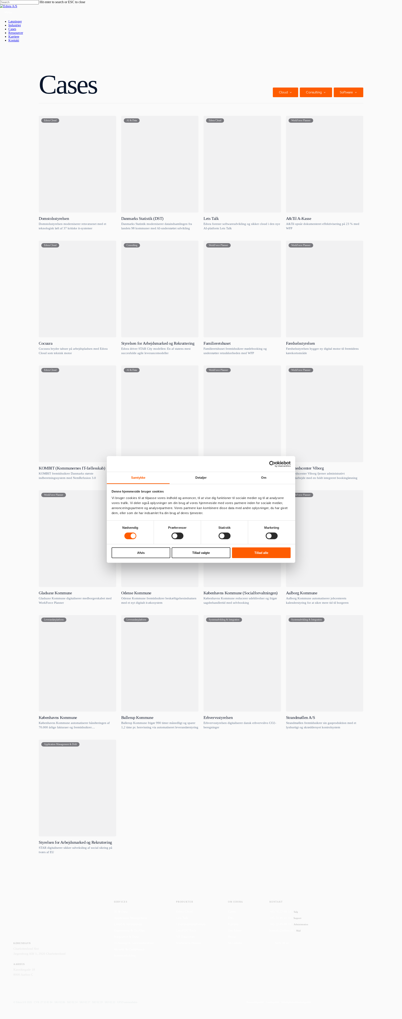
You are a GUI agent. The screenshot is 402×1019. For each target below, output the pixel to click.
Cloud (283, 92)
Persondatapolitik (255, 1002)
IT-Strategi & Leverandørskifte (134, 943)
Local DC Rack (186, 930)
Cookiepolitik (272, 1002)
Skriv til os (282, 943)
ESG (231, 918)
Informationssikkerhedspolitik (296, 1002)
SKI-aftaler (235, 943)
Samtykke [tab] (138, 477)
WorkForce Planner (188, 943)
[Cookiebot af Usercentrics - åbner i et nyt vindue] (272, 464)
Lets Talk (182, 918)
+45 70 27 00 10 (283, 911)
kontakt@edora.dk (285, 930)
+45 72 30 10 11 (285, 918)
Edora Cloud (184, 911)
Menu (8, 12)
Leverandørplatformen (190, 924)
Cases (232, 911)
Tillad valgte (201, 553)
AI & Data (121, 911)
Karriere (233, 924)
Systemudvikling (125, 955)
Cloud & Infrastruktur (128, 924)
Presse (232, 936)
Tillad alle (261, 553)
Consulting (314, 92)
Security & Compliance (129, 949)
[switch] (177, 536)
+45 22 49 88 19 (288, 924)
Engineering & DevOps (129, 930)
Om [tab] (263, 477)
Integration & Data (126, 936)
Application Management (130, 918)
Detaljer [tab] (201, 477)
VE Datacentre (185, 936)
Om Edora (234, 930)
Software (346, 92)
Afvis (141, 553)
